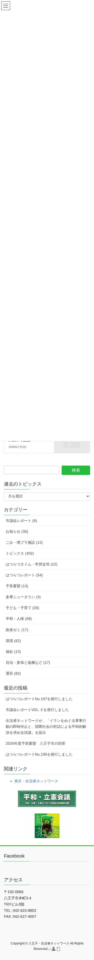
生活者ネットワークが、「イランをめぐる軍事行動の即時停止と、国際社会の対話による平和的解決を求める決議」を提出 (46, 727)
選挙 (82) (13, 673)
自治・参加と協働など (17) (28, 662)
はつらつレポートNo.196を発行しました (39, 754)
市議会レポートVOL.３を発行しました (37, 710)
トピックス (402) (20, 553)
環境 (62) (13, 641)
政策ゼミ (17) (17, 630)
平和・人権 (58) (19, 619)
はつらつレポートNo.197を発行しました (39, 699)
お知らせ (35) (17, 531)
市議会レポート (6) (21, 521)
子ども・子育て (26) (22, 608)
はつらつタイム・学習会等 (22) (31, 564)
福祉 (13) (13, 652)
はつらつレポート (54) (24, 575)
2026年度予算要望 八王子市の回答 (35, 743)
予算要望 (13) (17, 586)
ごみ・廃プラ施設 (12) (24, 542)
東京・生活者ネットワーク (36, 781)
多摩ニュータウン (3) (23, 597)
